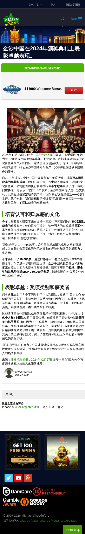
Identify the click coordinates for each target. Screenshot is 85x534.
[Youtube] (18, 478)
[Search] (60, 18)
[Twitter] (9, 478)
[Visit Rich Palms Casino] (62, 452)
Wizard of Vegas (49, 520)
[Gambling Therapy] (33, 502)
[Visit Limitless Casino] (22, 452)
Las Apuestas (69, 520)
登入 (15, 407)
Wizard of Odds (29, 520)
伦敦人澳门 (48, 155)
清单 (74, 18)
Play (74, 90)
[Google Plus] (28, 478)
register (28, 407)
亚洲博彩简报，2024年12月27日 (32, 359)
